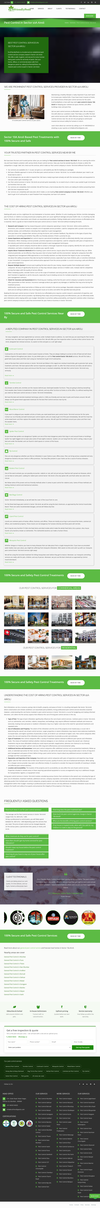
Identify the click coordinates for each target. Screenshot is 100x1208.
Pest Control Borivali (44, 1106)
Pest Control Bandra (44, 1122)
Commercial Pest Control (71, 1071)
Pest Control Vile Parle (66, 1154)
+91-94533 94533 (19, 2)
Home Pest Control (11, 1076)
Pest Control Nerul (65, 1174)
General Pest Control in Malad (14, 981)
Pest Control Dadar (44, 1126)
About (50, 8)
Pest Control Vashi (44, 1146)
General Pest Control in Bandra (14, 988)
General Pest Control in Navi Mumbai (16, 967)
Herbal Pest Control (52, 1071)
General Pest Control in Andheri (14, 970)
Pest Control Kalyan (65, 1099)
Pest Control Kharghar (87, 1176)
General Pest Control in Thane (14, 964)
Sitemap (93, 1205)
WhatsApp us (22, 1037)
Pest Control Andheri (45, 1118)
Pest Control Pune (44, 1150)
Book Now (89, 16)
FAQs (81, 1205)
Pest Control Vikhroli (65, 1158)
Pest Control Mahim (65, 1139)
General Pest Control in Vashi (14, 994)
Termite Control (15, 383)
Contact (82, 8)
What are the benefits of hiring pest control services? (72, 821)
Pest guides (25, 1076)
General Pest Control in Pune (13, 960)
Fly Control (13, 451)
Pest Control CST (43, 1162)
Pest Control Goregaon (45, 1114)
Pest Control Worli (86, 1196)
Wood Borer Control (16, 409)
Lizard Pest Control (16, 516)
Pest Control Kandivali (87, 1102)
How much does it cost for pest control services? (23, 810)
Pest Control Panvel (65, 1170)
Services (41, 8)
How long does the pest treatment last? (67, 810)
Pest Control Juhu (65, 1150)
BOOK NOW (95, 1196)
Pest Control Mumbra (66, 1178)
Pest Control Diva (43, 1158)
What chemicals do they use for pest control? (22, 836)
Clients (59, 8)
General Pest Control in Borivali (14, 974)
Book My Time (76, 137)
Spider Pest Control (16, 431)
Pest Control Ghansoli (87, 1145)
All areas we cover (38, 1076)
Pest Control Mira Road (87, 1106)
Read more (8, 375)
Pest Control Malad (44, 1110)
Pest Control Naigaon (87, 1114)
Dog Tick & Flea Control (34, 1071)
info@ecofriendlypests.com (39, 2)
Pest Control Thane (44, 1136)
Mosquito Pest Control (17, 540)
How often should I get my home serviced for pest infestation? (24, 842)
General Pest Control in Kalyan (14, 991)
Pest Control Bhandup (66, 1106)
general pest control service (30, 948)
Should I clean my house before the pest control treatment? (23, 848)
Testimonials (70, 8)
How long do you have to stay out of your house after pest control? (25, 855)
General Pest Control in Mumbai (15, 957)
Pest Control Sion (64, 1118)
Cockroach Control (16, 349)
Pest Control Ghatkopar (66, 1110)
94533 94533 (12, 1037)
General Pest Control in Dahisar (14, 977)
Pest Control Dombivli (45, 1154)
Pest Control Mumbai (45, 1099)
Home (32, 8)
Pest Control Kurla (65, 1114)
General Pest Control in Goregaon (15, 984)
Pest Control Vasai (86, 1118)
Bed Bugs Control (15, 495)
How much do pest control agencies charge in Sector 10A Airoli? (72, 815)
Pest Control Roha (86, 1149)
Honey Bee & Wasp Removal (14, 1071)
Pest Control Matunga (66, 1135)
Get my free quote (83, 1047)
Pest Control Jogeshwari (88, 1099)
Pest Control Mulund (66, 1102)
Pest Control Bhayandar (88, 1110)
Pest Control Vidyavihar (66, 1162)
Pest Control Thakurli (66, 1166)
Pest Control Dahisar (45, 1102)
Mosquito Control (58, 1066)
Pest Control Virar (86, 1128)
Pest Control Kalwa (86, 1186)
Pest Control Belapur (66, 1182)
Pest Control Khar (65, 1143)
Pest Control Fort (43, 1187)
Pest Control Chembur (45, 1172)
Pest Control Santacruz (66, 1146)
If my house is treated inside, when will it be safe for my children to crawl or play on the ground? (73, 826)
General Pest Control (12, 1066)
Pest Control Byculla (44, 1183)
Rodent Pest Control (16, 468)
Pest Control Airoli (86, 1153)
